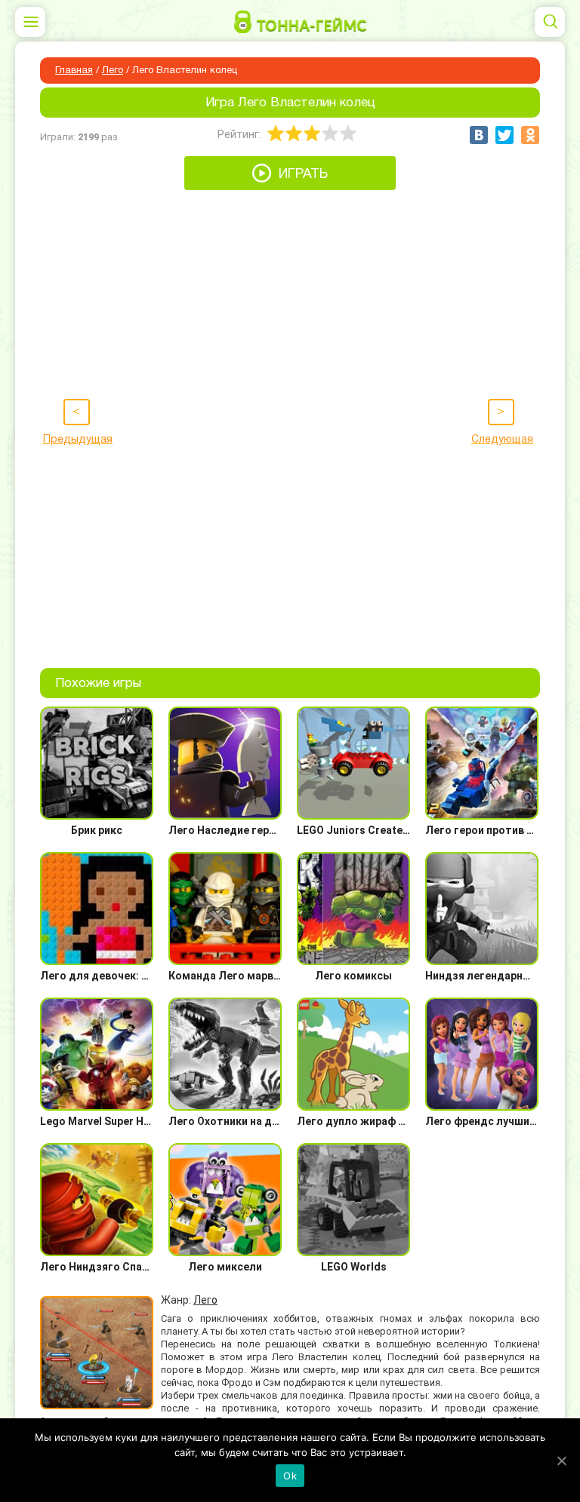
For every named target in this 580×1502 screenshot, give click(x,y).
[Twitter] (504, 135)
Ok (290, 1476)
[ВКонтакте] (479, 135)
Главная (74, 70)
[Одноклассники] (530, 135)
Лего (112, 70)
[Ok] (561, 1460)
